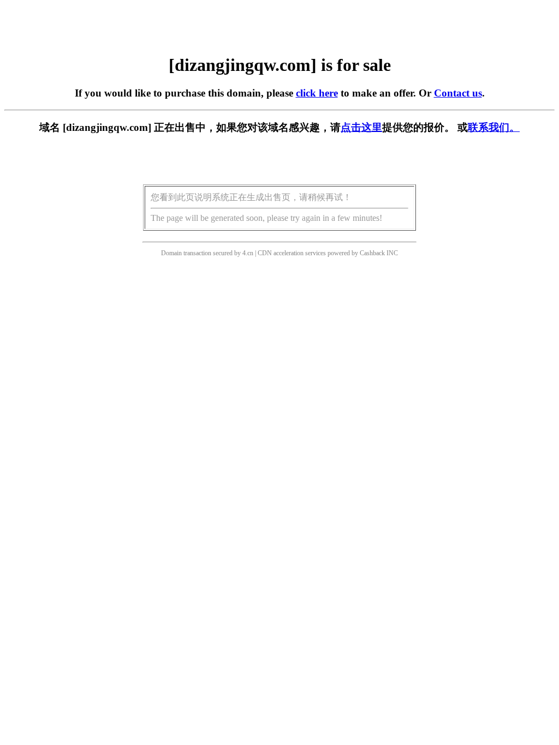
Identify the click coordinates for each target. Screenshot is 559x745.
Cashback (372, 253)
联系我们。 (494, 127)
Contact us (458, 93)
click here (317, 93)
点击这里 (361, 127)
